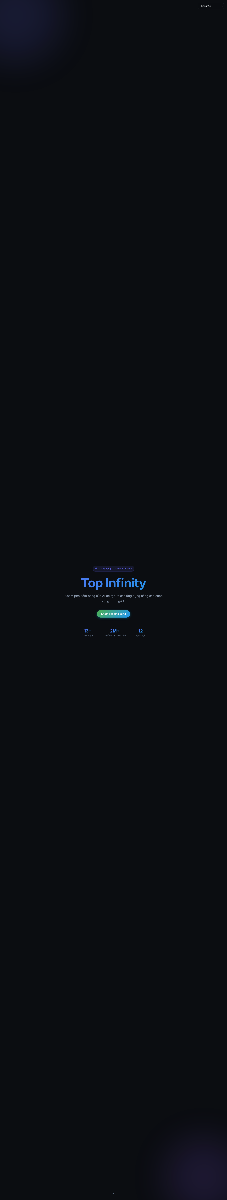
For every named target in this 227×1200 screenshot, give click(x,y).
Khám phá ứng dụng (113, 613)
